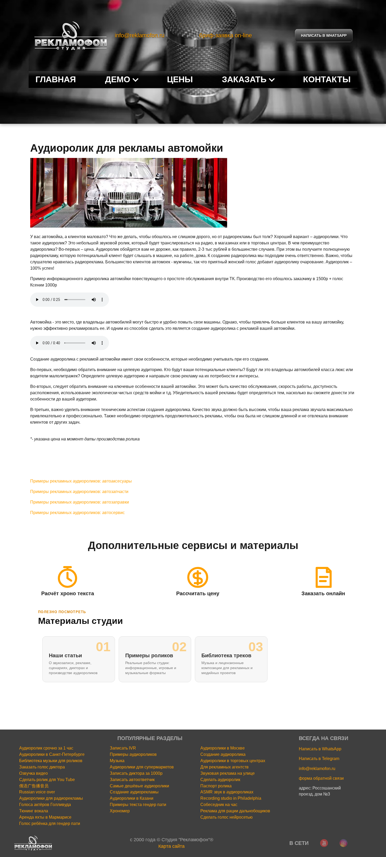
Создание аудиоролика (223, 754)
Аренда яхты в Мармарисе (45, 817)
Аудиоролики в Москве (222, 748)
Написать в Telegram (319, 758)
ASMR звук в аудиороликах (226, 792)
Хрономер (120, 811)
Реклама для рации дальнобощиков (235, 811)
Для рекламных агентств (224, 767)
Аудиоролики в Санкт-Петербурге (52, 754)
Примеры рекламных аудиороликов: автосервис (77, 512)
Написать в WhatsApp (320, 749)
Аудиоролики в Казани (131, 798)
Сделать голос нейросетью (226, 817)
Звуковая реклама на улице (227, 773)
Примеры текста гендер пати (138, 804)
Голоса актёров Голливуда (45, 804)
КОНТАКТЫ (327, 79)
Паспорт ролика (216, 786)
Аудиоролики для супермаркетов (142, 767)
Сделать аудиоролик (220, 779)
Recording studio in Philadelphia (230, 798)
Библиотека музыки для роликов (50, 760)
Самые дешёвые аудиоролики (139, 786)
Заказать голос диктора (42, 767)
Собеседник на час (218, 804)
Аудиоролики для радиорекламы (51, 798)
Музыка (117, 760)
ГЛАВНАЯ (55, 79)
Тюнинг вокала (33, 811)
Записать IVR (123, 748)
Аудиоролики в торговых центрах (232, 760)
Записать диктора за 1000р (136, 773)
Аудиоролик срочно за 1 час (46, 748)
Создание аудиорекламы (134, 792)
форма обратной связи (321, 778)
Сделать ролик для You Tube (47, 779)
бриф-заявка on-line (225, 35)
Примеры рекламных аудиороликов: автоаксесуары (81, 481)
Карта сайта (171, 846)
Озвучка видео (33, 773)
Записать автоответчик (132, 779)
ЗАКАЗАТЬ (244, 79)
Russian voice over (37, 792)
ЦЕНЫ (180, 79)
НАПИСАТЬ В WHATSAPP (324, 35)
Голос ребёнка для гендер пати (49, 823)
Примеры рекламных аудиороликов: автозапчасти (79, 491)
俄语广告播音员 (34, 786)
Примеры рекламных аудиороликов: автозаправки (79, 502)
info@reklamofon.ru (139, 35)
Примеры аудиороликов (133, 754)
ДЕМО (117, 79)
